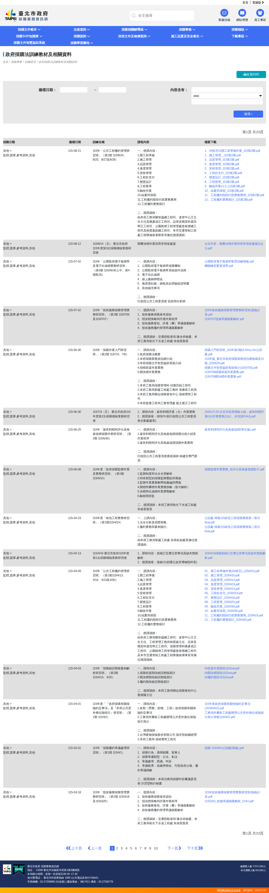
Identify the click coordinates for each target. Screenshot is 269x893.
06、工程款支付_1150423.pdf (223, 593)
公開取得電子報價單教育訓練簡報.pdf (229, 261)
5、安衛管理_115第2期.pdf (222, 168)
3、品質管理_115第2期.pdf (222, 159)
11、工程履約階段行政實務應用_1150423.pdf (234, 615)
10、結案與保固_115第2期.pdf (224, 190)
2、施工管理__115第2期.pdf (223, 155)
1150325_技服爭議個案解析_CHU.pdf (229, 801)
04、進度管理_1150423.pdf (222, 584)
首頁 (245, 2)
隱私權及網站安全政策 (229, 890)
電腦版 (257, 2)
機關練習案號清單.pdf (219, 265)
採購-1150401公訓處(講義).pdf (224, 748)
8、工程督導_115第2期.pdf (222, 181)
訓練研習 (30, 61)
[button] (29, 29)
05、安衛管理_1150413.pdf (222, 588)
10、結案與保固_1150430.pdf (223, 610)
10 (156, 848)
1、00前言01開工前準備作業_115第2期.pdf (232, 150)
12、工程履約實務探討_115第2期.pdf (228, 199)
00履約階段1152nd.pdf (219, 677)
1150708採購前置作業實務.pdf (224, 372)
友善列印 (253, 74)
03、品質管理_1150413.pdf (222, 579)
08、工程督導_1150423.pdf (222, 602)
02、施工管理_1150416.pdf (222, 575)
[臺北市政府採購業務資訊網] (26, 15)
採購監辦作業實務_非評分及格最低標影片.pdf (234, 469)
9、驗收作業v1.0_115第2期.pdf (225, 186)
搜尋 (247, 114)
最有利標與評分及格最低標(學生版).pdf (230, 429)
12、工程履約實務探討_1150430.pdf (228, 619)
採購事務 (16, 61)
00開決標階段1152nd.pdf (220, 672)
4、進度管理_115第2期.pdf (222, 164)
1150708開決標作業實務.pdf (223, 376)
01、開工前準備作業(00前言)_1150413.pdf (232, 571)
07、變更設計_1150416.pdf (222, 597)
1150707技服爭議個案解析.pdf (224, 319)
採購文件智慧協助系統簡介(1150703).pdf (231, 367)
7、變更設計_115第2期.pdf (222, 177)
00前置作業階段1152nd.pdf (222, 668)
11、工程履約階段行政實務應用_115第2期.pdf (234, 195)
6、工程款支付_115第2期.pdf (223, 173)
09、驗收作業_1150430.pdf (222, 606)
